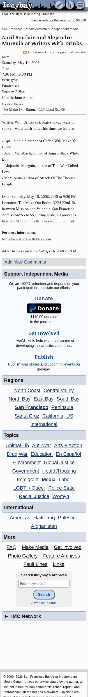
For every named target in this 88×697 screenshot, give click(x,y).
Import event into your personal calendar (57, 52)
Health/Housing (59, 471)
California (52, 416)
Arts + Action (68, 445)
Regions (13, 380)
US (69, 416)
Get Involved (67, 547)
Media (49, 479)
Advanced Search (44, 603)
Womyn (60, 496)
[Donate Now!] (44, 308)
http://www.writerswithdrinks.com (26, 238)
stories (30, 364)
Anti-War (41, 445)
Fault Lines (35, 564)
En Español (68, 454)
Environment (27, 462)
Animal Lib (17, 445)
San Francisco (12, 29)
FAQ (11, 547)
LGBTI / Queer (29, 488)
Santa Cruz (27, 416)
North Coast (27, 390)
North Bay (19, 399)
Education (42, 454)
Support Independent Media (36, 274)
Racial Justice (34, 496)
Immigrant (28, 479)
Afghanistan (44, 526)
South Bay (68, 399)
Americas (20, 517)
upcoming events (61, 364)
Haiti (38, 517)
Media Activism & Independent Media (52, 29)
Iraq (50, 517)
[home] (42, 5)
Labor (65, 479)
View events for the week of (58, 20)
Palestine (68, 517)
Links (58, 564)
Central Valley (59, 390)
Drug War (17, 454)
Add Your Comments (25, 261)
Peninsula (62, 407)
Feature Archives (61, 556)
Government (25, 471)
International (43, 424)
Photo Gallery (23, 556)
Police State (61, 488)
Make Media (35, 547)
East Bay (43, 399)
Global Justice (59, 462)
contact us (63, 346)
